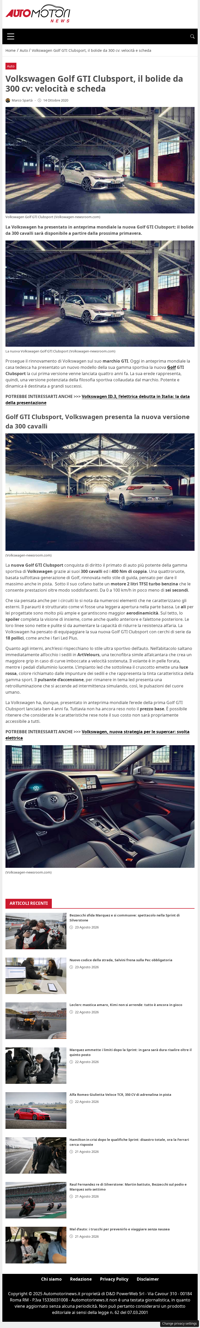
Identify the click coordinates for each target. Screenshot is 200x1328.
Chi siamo (51, 1279)
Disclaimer (148, 1279)
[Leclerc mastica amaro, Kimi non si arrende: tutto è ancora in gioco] (35, 1020)
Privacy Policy (114, 1279)
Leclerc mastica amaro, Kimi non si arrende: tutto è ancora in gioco (126, 1004)
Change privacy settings (179, 1323)
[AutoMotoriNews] (38, 14)
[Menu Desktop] (10, 36)
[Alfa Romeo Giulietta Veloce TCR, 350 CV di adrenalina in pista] (35, 1110)
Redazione (81, 1279)
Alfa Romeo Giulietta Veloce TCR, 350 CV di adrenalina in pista (120, 1094)
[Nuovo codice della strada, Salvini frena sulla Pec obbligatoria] (35, 976)
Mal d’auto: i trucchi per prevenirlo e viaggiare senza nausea (120, 1229)
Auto (11, 66)
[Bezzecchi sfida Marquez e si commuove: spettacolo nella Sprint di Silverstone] (35, 931)
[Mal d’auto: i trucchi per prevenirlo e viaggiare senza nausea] (35, 1245)
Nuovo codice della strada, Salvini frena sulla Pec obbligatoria (121, 960)
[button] (192, 36)
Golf (171, 367)
